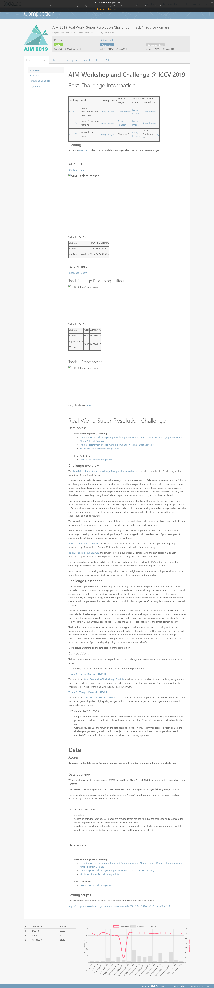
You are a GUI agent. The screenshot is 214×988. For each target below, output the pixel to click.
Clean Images (124, 111)
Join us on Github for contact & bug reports (159, 986)
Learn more (112, 9)
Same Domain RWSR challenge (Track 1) (103, 679)
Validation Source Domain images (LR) (99, 448)
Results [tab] (87, 60)
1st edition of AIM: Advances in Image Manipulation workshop (104, 471)
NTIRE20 (73, 122)
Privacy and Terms (196, 986)
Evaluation (35, 75)
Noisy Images (107, 111)
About (183, 986)
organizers (35, 86)
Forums (101, 60)
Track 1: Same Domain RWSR (87, 674)
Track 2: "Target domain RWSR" (84, 552)
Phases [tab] (56, 60)
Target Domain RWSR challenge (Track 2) (103, 697)
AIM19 (72, 111)
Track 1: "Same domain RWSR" (83, 543)
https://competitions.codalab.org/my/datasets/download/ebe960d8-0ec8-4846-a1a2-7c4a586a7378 (119, 906)
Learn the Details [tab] (36, 60)
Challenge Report (78, 169)
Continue (101, 9)
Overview (35, 69)
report (89, 405)
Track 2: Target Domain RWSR (87, 692)
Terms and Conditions (41, 80)
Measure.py (84, 150)
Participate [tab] (71, 60)
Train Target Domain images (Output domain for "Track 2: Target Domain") (117, 444)
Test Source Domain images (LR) (96, 459)
